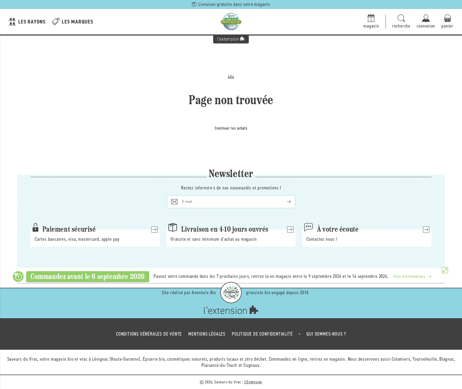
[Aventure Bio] (231, 292)
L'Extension (253, 382)
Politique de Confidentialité (262, 334)
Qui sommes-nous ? (326, 334)
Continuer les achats (231, 128)
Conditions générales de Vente (149, 334)
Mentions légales (206, 334)
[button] (401, 21)
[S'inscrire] (284, 201)
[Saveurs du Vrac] (231, 21)
